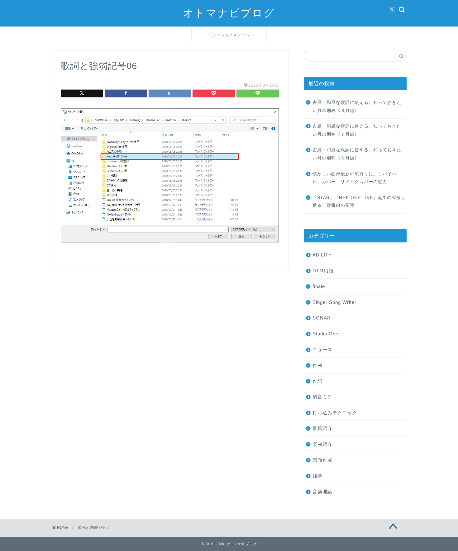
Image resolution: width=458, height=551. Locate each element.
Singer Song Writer (334, 302)
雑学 (317, 475)
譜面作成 (322, 460)
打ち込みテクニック (334, 412)
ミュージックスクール (229, 34)
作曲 (317, 365)
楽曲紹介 (322, 444)
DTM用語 (323, 270)
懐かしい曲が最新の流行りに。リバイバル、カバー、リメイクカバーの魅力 (354, 178)
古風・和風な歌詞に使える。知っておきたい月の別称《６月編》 (356, 154)
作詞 (317, 381)
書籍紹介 (322, 428)
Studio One (325, 333)
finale (318, 286)
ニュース (322, 349)
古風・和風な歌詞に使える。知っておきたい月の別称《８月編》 (356, 106)
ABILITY (322, 254)
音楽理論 (322, 491)
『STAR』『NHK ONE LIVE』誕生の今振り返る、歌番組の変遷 (359, 201)
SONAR (321, 317)
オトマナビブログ (229, 12)
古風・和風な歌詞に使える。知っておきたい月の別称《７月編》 (356, 130)
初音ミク (322, 396)
